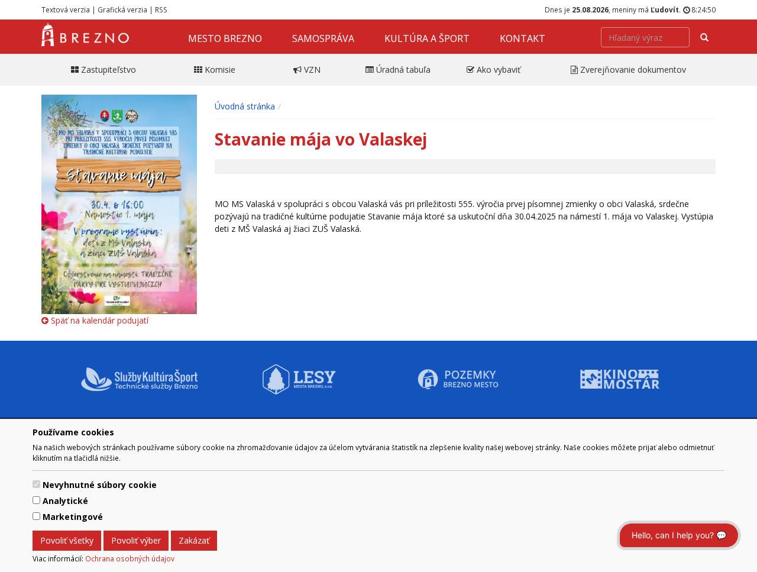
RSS (161, 9)
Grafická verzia (122, 9)
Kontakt (522, 38)
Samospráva (323, 38)
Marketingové (73, 516)
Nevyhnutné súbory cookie (100, 484)
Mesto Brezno (225, 38)
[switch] (36, 484)
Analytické (65, 500)
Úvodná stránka (245, 106)
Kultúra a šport (427, 38)
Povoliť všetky (66, 540)
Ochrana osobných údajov (129, 558)
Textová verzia (65, 9)
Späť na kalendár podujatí (98, 320)
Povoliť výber (136, 540)
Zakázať (194, 540)
